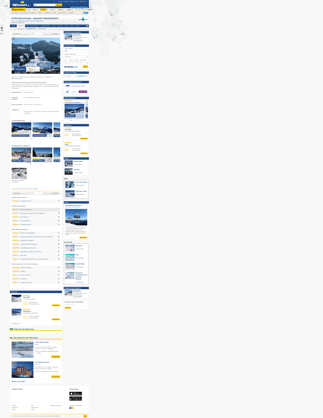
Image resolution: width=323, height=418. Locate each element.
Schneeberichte (47, 12)
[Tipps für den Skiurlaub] (85, 12)
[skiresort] (21, 4)
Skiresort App (73, 389)
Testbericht (21, 25)
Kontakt (77, 25)
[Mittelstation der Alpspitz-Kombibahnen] (19, 174)
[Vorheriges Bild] (66, 111)
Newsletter (66, 1)
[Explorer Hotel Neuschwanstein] (68, 37)
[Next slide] (59, 130)
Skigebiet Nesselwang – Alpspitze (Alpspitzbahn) (31, 20)
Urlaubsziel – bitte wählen (70, 54)
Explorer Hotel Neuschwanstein (77, 35)
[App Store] (75, 395)
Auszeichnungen (42, 28)
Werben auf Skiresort (55, 405)
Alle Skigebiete (15, 12)
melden (35, 188)
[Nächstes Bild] (87, 111)
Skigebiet (13, 25)
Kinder (71, 60)
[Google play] (75, 400)
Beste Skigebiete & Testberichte (28, 12)
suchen (85, 66)
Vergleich (40, 12)
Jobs (77, 1)
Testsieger (60, 1)
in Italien (33, 299)
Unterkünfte (71, 12)
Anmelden (67, 307)
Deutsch (83, 1)
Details (50, 368)
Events (66, 25)
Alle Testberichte (15, 323)
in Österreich (34, 313)
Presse (14, 409)
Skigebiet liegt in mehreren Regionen (78, 7)
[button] (71, 67)
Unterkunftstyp (83, 60)
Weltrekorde (72, 1)
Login (32, 409)
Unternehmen (34, 407)
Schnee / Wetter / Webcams (32, 25)
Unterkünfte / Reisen (45, 25)
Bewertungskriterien (31, 28)
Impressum (15, 407)
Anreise (72, 25)
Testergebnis (21, 28)
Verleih (53, 25)
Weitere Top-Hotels (18, 381)
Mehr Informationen (54, 416)
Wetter (54, 12)
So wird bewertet (17, 78)
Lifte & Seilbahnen (62, 12)
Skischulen (60, 25)
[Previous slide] (13, 130)
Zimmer (76, 60)
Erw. (66, 60)
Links (32, 405)
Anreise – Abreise (68, 48)
